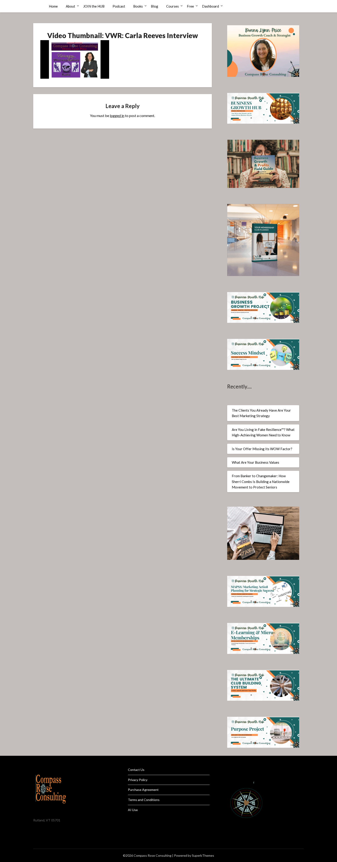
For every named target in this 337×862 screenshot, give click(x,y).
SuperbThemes (203, 855)
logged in (117, 115)
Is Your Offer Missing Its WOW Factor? (262, 449)
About (70, 6)
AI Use (133, 810)
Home (53, 6)
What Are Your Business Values (255, 462)
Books (138, 6)
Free (190, 6)
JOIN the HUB (94, 6)
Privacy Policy (137, 780)
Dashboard (210, 6)
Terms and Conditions (144, 800)
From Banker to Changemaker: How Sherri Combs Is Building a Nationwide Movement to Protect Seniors (261, 481)
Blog (154, 6)
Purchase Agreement (143, 790)
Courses (172, 6)
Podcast (119, 6)
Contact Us (136, 770)
